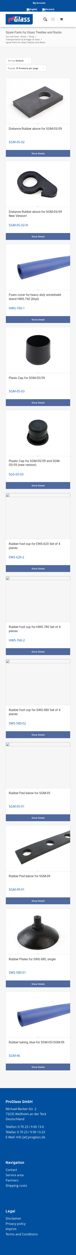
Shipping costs (16, 1185)
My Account (39, 2)
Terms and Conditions (22, 1234)
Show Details (38, 153)
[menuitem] (39, 3)
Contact (11, 1170)
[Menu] (53, 19)
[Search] (43, 19)
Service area (15, 1175)
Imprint (11, 1229)
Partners (12, 1180)
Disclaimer (13, 1218)
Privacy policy (16, 1224)
